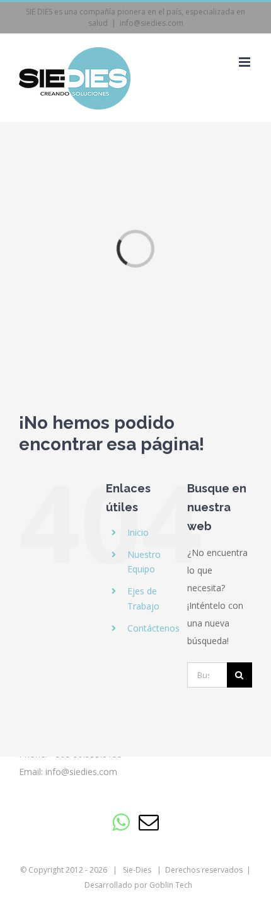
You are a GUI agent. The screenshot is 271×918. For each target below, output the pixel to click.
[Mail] (149, 822)
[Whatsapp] (120, 822)
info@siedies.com (151, 23)
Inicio (138, 532)
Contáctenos (153, 628)
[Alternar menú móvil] (245, 62)
